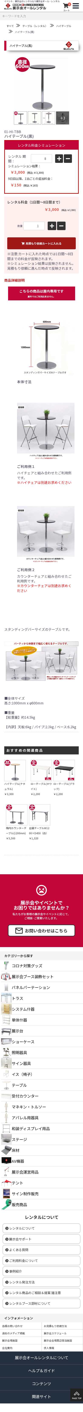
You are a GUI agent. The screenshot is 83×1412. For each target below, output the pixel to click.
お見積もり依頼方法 (55, 1326)
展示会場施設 (9, 1340)
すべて (10, 26)
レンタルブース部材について (29, 1303)
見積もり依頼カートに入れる (44, 243)
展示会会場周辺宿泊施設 (58, 1340)
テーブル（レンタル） (35, 26)
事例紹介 (15, 1271)
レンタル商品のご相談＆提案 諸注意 (35, 1292)
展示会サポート (20, 1239)
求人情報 (49, 1348)
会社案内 (7, 1348)
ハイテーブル (63, 26)
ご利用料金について (23, 1260)
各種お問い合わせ (12, 1326)
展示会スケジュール (55, 1333)
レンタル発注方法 (22, 1282)
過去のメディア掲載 (13, 1333)
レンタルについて (22, 1228)
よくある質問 (18, 1249)
